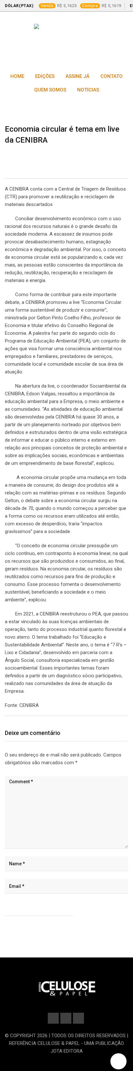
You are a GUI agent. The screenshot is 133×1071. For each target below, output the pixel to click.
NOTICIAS (88, 90)
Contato (111, 76)
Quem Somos (50, 90)
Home (17, 76)
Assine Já (77, 76)
